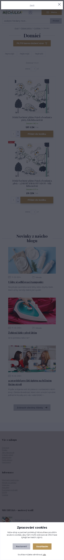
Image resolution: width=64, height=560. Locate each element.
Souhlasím (42, 546)
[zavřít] (59, 4)
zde (44, 554)
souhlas (43, 532)
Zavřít (32, 5)
